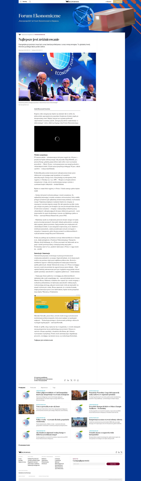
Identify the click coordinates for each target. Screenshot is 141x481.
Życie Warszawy (59, 468)
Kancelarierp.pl (59, 465)
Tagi (54, 387)
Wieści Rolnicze (59, 467)
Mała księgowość (59, 463)
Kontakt (21, 460)
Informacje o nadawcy (33, 463)
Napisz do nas (22, 462)
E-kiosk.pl (57, 458)
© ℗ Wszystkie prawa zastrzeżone (43, 379)
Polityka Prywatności (33, 458)
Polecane (33, 387)
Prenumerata (45, 462)
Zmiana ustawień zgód (34, 460)
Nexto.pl (57, 462)
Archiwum (44, 463)
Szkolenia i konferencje (25, 473)
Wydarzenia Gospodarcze (28, 34)
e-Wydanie (108, 1)
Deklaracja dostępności (34, 465)
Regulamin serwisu (33, 462)
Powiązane (22, 387)
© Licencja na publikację (40, 377)
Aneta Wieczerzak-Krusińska (42, 109)
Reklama (44, 458)
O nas (20, 458)
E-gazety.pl (58, 460)
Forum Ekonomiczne (40, 34)
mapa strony (22, 476)
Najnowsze (44, 387)
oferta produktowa (44, 476)
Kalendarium (32, 476)
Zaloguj (118, 1)
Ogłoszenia (45, 460)
